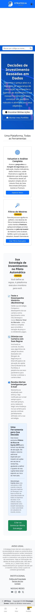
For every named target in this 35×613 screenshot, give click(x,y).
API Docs (7, 601)
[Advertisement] (17, 26)
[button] (30, 4)
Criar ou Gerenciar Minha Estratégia (17, 525)
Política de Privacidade (17, 579)
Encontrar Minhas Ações (19, 112)
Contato (18, 584)
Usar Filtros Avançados (17, 241)
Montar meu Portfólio (19, 117)
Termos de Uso (17, 581)
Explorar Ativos (17, 193)
